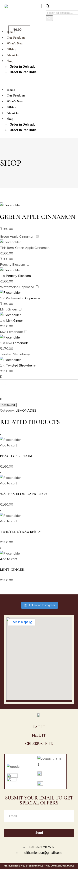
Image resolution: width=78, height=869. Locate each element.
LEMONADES (25, 410)
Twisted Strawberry (15, 354)
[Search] (49, 18)
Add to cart (8, 405)
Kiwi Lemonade (11, 332)
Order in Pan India (23, 72)
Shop (10, 61)
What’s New (15, 43)
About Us (13, 55)
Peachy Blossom (12, 264)
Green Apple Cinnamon (17, 236)
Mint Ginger (8, 309)
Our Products (16, 37)
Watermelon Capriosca (17, 287)
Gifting (11, 49)
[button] (35, 81)
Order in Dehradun (23, 66)
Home (11, 90)
